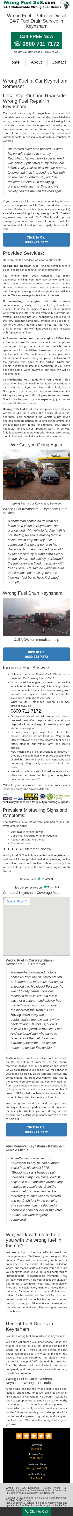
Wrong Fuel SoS (36, 1468)
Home (14, 62)
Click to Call (38, 1511)
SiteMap (10, 1500)
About (36, 62)
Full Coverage (23, 1500)
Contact (59, 62)
